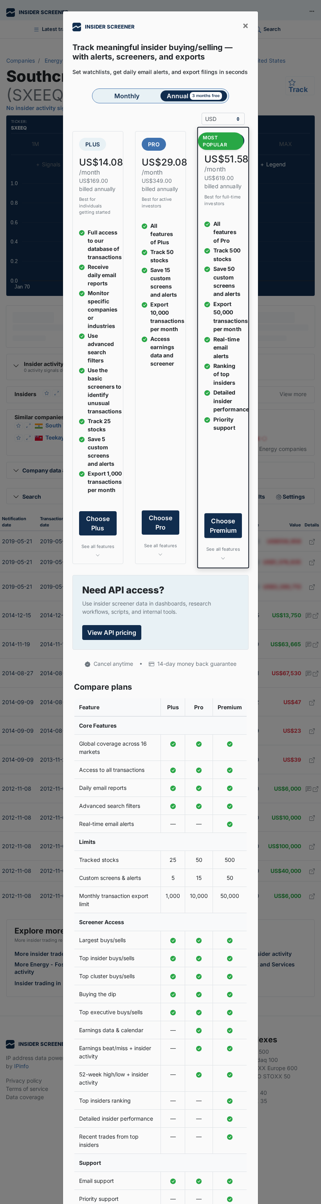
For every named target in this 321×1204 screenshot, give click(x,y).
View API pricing (111, 632)
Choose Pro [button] (160, 522)
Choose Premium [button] (223, 526)
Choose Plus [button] (98, 523)
